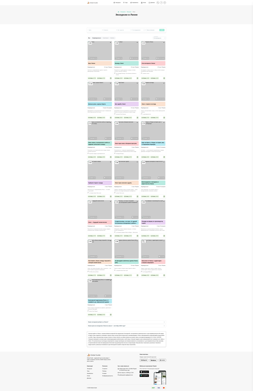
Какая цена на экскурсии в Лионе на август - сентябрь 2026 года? (106, 325)
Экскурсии (122, 11)
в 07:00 (92, 78)
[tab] (96, 38)
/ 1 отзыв (109, 138)
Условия (104, 373)
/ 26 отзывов (108, 177)
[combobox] (138, 30)
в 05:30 (92, 117)
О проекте (104, 368)
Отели (88, 375)
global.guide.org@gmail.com (126, 375)
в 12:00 (145, 78)
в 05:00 (118, 78)
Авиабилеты (90, 373)
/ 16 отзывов (161, 58)
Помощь (104, 371)
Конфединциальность (107, 375)
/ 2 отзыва (162, 177)
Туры (88, 371)
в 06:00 (145, 235)
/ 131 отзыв (134, 58)
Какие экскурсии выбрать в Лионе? (98, 322)
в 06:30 (145, 157)
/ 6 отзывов (135, 138)
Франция (129, 11)
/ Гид (94, 58)
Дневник (89, 378)
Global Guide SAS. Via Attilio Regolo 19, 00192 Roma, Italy (128, 369)
